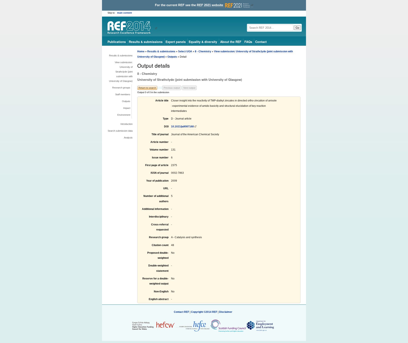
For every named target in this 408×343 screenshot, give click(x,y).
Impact (126, 108)
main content (124, 12)
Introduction (126, 124)
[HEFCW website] (153, 325)
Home (140, 51)
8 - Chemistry (203, 51)
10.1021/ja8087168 (182, 126)
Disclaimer (225, 311)
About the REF (230, 42)
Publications (117, 42)
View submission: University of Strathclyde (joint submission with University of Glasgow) (121, 71)
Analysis (128, 137)
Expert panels (176, 42)
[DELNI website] (260, 325)
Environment (123, 115)
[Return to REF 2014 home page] (130, 28)
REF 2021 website (210, 5)
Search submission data (120, 131)
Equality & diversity (203, 42)
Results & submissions (146, 42)
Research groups (121, 87)
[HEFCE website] (193, 325)
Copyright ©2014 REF (204, 311)
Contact (261, 42)
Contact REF (181, 311)
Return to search (147, 88)
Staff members (122, 94)
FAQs (248, 42)
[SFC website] (228, 325)
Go (297, 27)
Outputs (126, 101)
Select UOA (185, 51)
